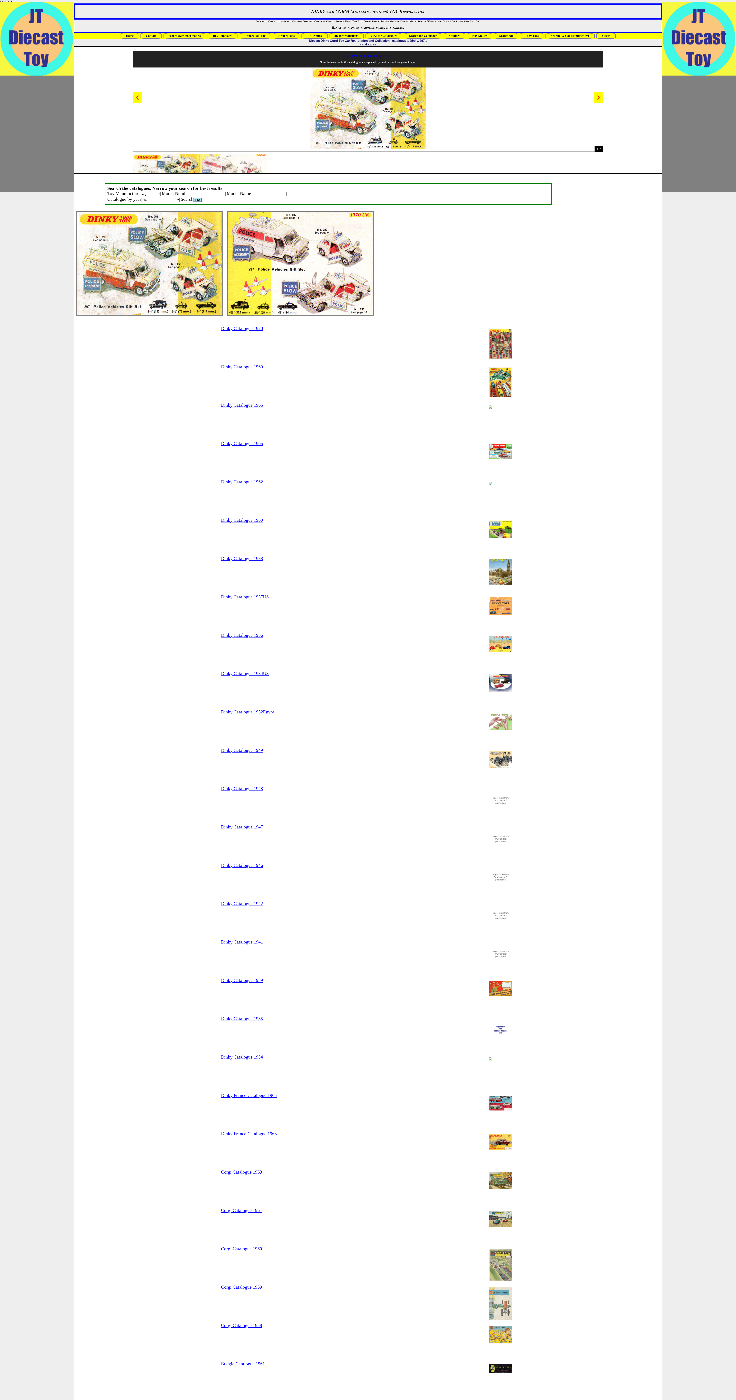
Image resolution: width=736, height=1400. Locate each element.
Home (130, 35)
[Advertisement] (673, 133)
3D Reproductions (346, 35)
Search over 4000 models (184, 35)
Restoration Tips (255, 35)
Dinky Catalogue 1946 (242, 865)
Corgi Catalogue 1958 (241, 1325)
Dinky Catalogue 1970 (242, 328)
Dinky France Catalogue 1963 (249, 1133)
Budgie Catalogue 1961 (243, 1363)
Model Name (239, 193)
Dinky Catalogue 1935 (242, 1018)
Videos (606, 35)
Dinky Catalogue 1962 (242, 481)
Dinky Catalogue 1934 (242, 1057)
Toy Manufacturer (124, 193)
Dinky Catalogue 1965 (242, 443)
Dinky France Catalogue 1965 (249, 1095)
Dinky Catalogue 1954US (245, 673)
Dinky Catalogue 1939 (242, 980)
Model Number (176, 193)
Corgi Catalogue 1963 (241, 1172)
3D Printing (314, 35)
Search (187, 199)
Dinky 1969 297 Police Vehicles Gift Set (368, 55)
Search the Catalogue (423, 35)
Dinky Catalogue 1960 (242, 520)
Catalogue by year (124, 199)
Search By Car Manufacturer (570, 35)
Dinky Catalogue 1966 (242, 405)
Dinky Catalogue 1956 (242, 635)
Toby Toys (532, 35)
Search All (506, 35)
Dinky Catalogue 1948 (242, 788)
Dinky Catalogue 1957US (245, 596)
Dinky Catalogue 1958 (242, 558)
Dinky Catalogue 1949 (242, 750)
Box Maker (479, 35)
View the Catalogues (383, 35)
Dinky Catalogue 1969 (242, 366)
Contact (151, 35)
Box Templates (222, 35)
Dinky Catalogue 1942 (242, 903)
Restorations (286, 35)
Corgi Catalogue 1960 (241, 1248)
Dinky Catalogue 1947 (242, 826)
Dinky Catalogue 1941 (242, 941)
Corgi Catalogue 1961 (241, 1210)
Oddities (454, 35)
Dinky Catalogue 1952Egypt (247, 711)
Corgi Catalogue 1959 (241, 1287)
